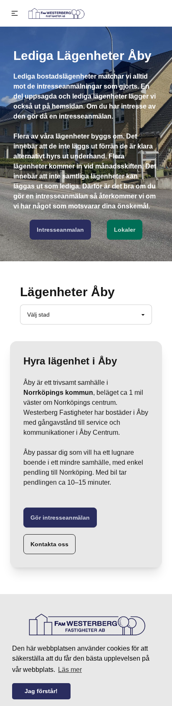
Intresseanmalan (60, 229)
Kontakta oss (49, 544)
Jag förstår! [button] (41, 691)
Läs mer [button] (70, 669)
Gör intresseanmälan (60, 517)
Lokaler (124, 229)
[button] (14, 13)
